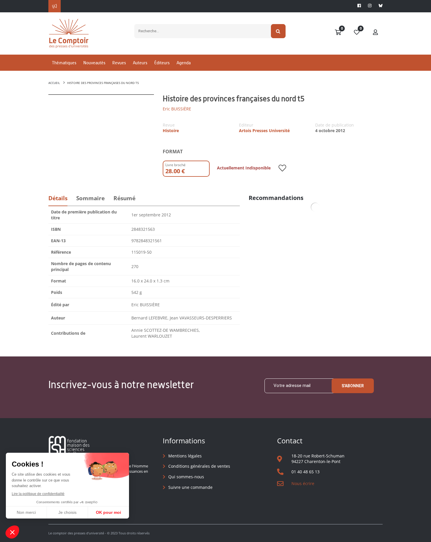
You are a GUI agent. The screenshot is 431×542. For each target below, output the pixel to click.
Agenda (184, 62)
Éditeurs (161, 62)
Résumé (124, 198)
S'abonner (353, 385)
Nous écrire (302, 483)
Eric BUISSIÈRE (177, 109)
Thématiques (64, 62)
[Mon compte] (376, 33)
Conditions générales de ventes (199, 466)
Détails (57, 198)
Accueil (54, 83)
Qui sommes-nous (186, 476)
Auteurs (140, 62)
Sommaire (90, 198)
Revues (119, 62)
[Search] (278, 31)
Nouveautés (94, 62)
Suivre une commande (190, 487)
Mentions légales (185, 456)
